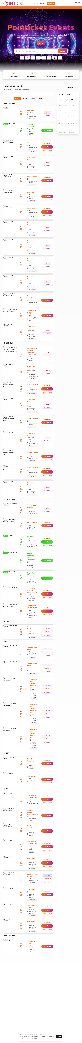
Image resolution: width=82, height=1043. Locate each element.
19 (65, 120)
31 (59, 127)
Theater (49, 8)
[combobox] (38, 51)
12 (65, 116)
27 (68, 124)
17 (59, 120)
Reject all (51, 1036)
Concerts (33, 8)
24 (59, 124)
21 (71, 120)
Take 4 (50, 133)
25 (62, 124)
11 (62, 116)
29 (73, 124)
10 (59, 116)
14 (71, 116)
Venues (42, 3)
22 (73, 120)
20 (68, 120)
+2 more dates (32, 637)
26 (65, 124)
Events (36, 3)
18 (62, 120)
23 (76, 120)
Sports (38, 8)
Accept (59, 1036)
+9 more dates (32, 170)
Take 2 (44, 133)
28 (71, 124)
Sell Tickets (51, 3)
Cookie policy (33, 1038)
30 (76, 124)
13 (68, 116)
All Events (17, 98)
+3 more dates (32, 151)
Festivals (43, 8)
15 (73, 116)
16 (76, 116)
